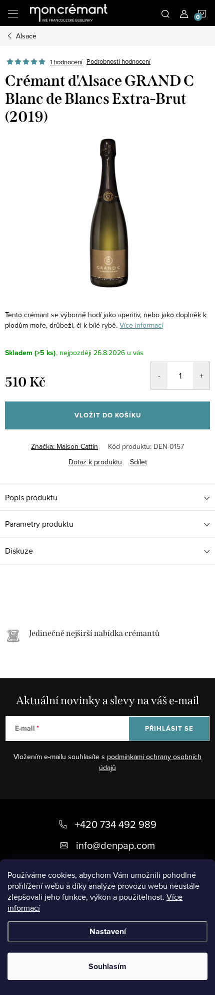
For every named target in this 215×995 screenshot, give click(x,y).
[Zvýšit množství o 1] (201, 375)
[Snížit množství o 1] (159, 375)
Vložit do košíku (107, 415)
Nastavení (108, 931)
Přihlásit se (169, 728)
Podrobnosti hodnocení (118, 62)
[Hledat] (165, 13)
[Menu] (13, 13)
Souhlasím (107, 966)
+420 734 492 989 (115, 824)
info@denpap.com (115, 845)
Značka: (64, 446)
